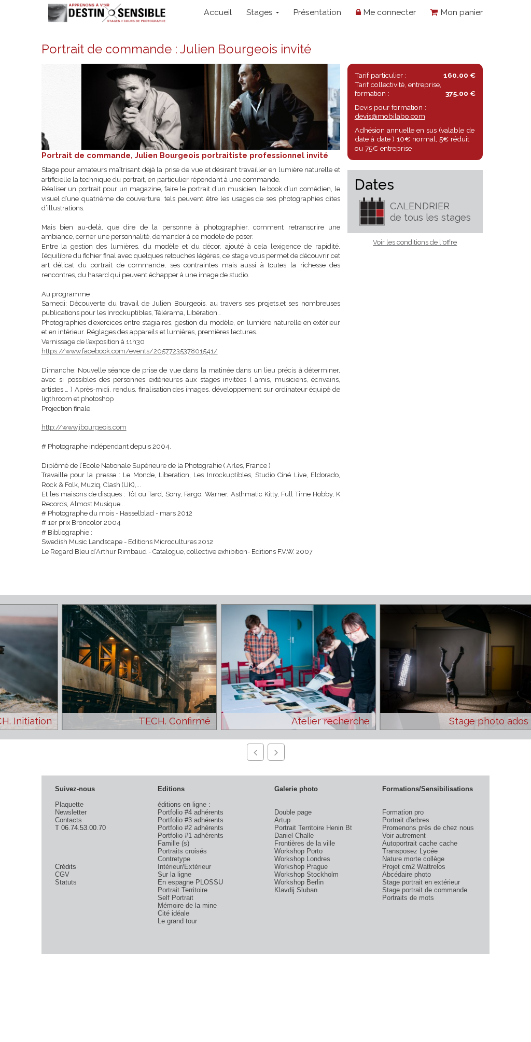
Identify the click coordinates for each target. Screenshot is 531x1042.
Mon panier (460, 12)
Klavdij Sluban (295, 890)
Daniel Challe (294, 835)
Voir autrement (404, 835)
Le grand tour (177, 921)
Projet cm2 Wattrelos (413, 866)
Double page (293, 812)
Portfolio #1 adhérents (190, 835)
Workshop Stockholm (306, 874)
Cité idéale (173, 913)
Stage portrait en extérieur (421, 882)
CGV (62, 874)
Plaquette (69, 804)
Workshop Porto (298, 851)
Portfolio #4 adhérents (190, 812)
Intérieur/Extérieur (184, 866)
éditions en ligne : (184, 804)
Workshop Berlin (299, 882)
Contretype (174, 859)
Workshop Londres (302, 859)
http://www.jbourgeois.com (84, 427)
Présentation (317, 12)
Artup (282, 820)
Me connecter (388, 12)
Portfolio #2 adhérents (190, 828)
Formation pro (403, 812)
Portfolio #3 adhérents (190, 820)
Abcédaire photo (406, 874)
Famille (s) (173, 843)
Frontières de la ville (304, 843)
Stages (260, 12)
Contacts (68, 820)
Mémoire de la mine (187, 905)
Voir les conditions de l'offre (415, 242)
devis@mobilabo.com (390, 116)
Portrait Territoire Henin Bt (313, 828)
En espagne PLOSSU (190, 882)
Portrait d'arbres (405, 820)
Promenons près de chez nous (428, 828)
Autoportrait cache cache (419, 843)
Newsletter (71, 812)
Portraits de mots (408, 898)
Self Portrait (175, 898)
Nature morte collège (413, 859)
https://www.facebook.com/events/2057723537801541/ (129, 351)
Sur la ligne (174, 874)
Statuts (66, 882)
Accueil (218, 12)
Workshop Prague (301, 866)
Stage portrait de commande (424, 890)
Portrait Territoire (182, 890)
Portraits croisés (182, 851)
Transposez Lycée (410, 851)
